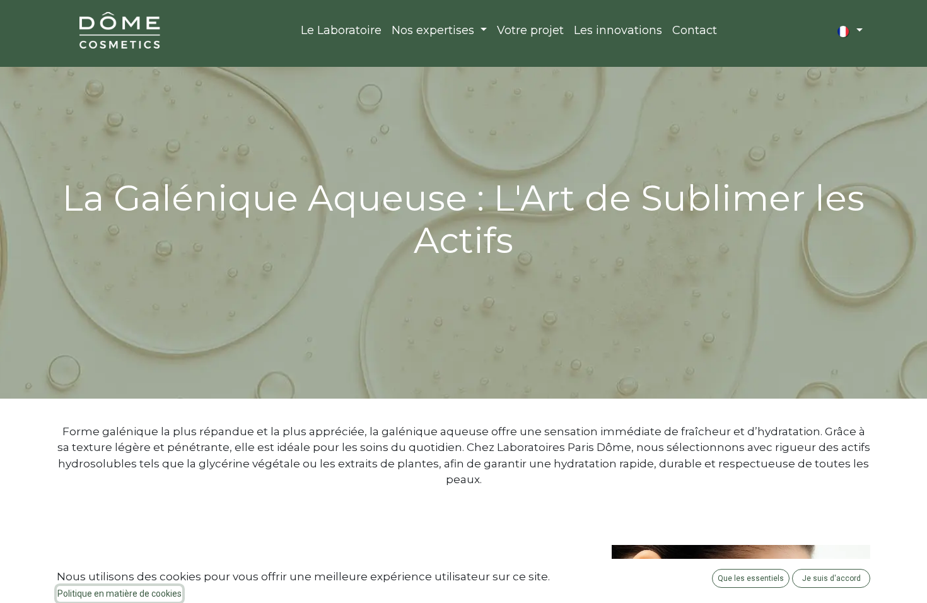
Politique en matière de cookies (119, 593)
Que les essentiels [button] (751, 578)
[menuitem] (341, 30)
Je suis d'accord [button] (831, 578)
